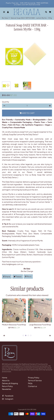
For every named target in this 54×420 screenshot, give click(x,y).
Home (4, 377)
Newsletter (6, 389)
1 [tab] (23, 335)
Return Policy (7, 386)
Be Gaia (5, 18)
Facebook (9, 396)
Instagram (9, 399)
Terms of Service (35, 380)
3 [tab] (28, 335)
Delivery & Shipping (10, 383)
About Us (5, 380)
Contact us (32, 386)
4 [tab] (30, 335)
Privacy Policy (33, 377)
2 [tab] (25, 335)
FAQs (30, 383)
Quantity (5, 102)
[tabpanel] (14, 313)
